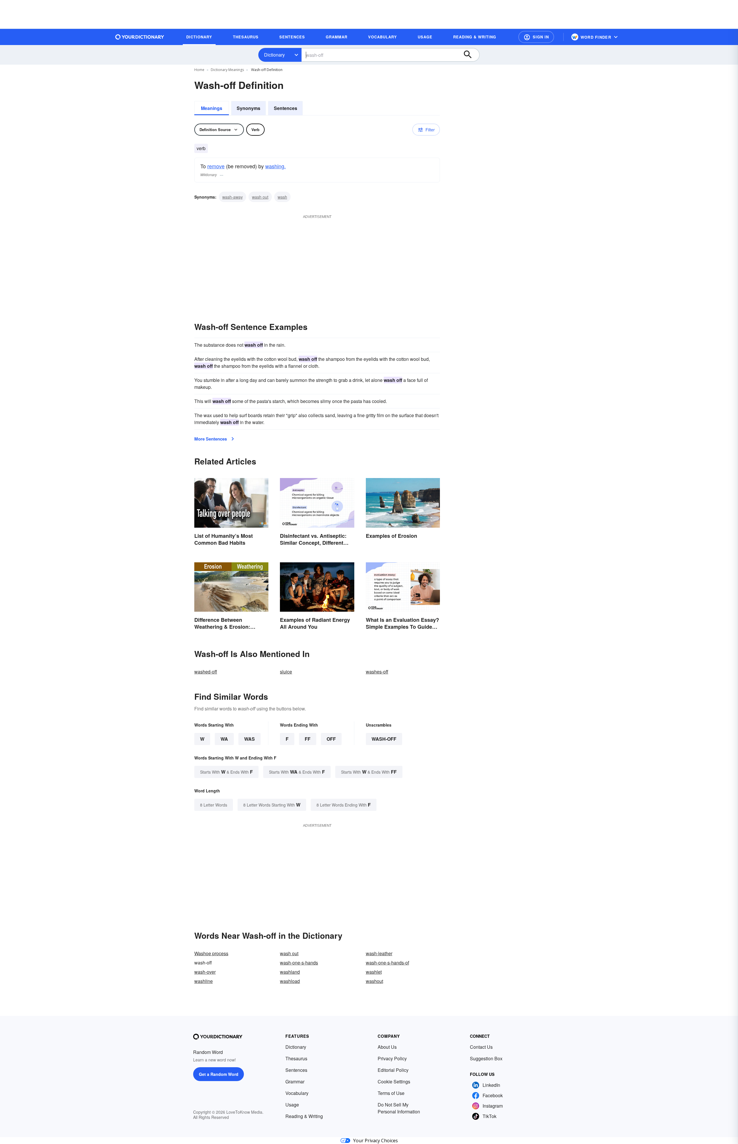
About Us (387, 1047)
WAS (249, 739)
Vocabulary (296, 1093)
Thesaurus (296, 1058)
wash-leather (379, 953)
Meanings (211, 108)
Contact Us (481, 1047)
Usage (292, 1104)
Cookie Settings (394, 1081)
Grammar (294, 1081)
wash (282, 197)
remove (216, 166)
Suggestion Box (486, 1058)
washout (374, 981)
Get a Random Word (218, 1074)
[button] (536, 37)
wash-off (384, 739)
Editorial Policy (393, 1070)
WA (224, 739)
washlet (374, 971)
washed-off (205, 671)
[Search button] (470, 54)
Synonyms (248, 108)
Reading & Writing (304, 1116)
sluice (286, 671)
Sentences (285, 108)
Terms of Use (391, 1093)
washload (290, 981)
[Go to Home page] (139, 37)
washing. (275, 166)
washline (203, 981)
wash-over (205, 971)
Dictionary (274, 54)
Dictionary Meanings (227, 69)
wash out (260, 197)
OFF (331, 739)
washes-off (377, 671)
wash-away (232, 197)
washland (290, 971)
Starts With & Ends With (226, 771)
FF (307, 739)
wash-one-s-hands (299, 962)
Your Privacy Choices (375, 1140)
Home (199, 69)
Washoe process (211, 953)
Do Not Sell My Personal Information (399, 1108)
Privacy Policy (392, 1058)
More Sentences (210, 439)
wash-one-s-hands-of (387, 962)
